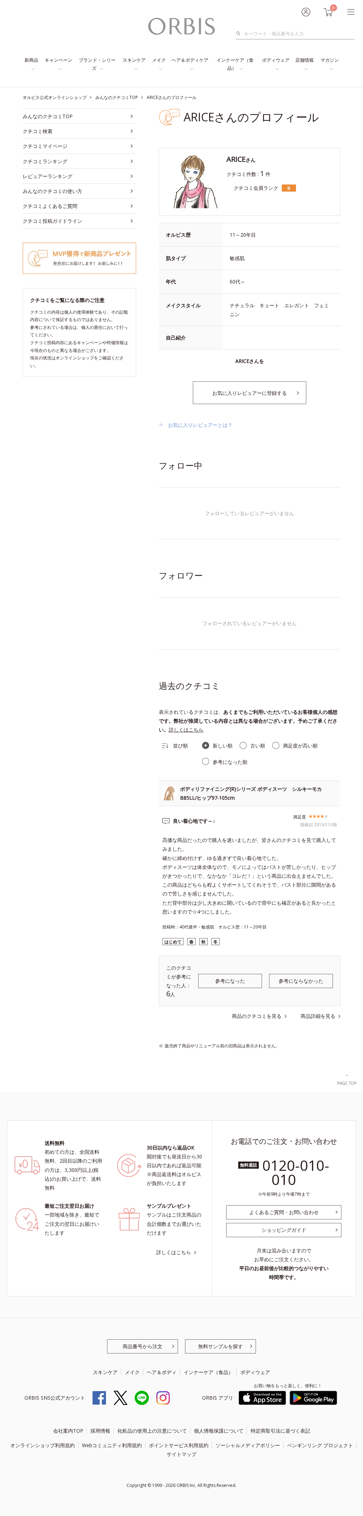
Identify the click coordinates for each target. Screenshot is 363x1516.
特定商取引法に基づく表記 (280, 1430)
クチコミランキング (45, 161)
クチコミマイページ (45, 146)
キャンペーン (58, 60)
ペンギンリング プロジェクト (320, 1445)
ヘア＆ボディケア (190, 60)
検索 (240, 33)
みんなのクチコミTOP (48, 116)
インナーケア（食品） (235, 64)
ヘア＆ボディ (162, 1372)
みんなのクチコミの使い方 (52, 191)
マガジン (329, 60)
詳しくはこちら (186, 729)
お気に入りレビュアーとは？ (200, 424)
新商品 (31, 60)
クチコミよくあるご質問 (50, 206)
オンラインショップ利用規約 (42, 1445)
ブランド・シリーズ (97, 64)
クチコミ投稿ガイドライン (52, 220)
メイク (159, 60)
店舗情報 (304, 60)
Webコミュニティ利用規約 (112, 1445)
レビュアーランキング (47, 176)
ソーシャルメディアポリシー (248, 1445)
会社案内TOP (68, 1430)
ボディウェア (276, 60)
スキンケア (134, 60)
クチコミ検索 (37, 131)
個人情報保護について (219, 1430)
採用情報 (100, 1430)
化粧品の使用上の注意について (152, 1430)
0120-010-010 (295, 1172)
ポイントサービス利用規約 (178, 1445)
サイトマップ (181, 1454)
